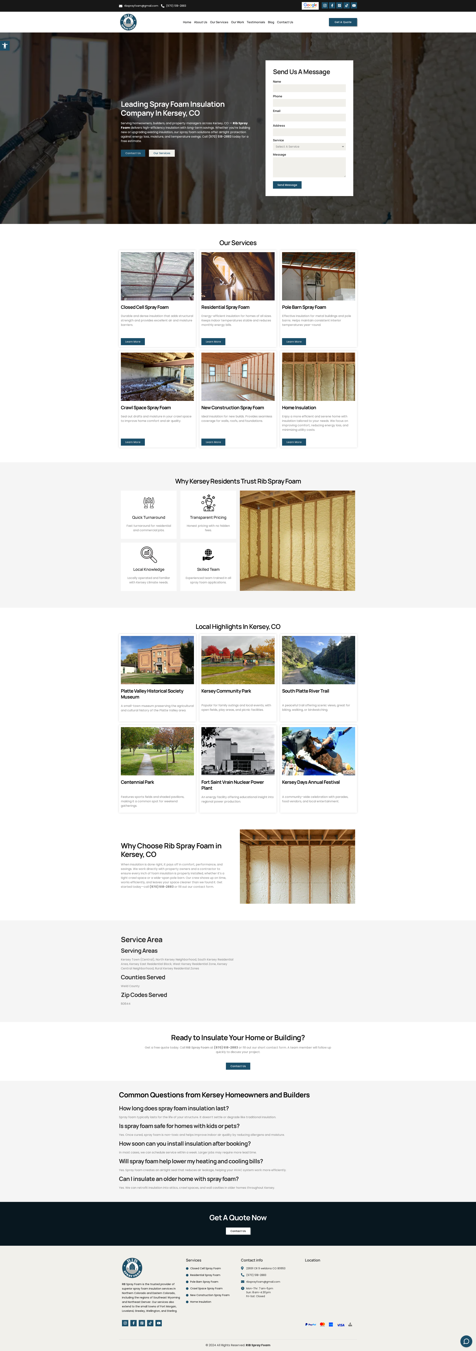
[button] (5, 46)
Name (277, 81)
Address (279, 125)
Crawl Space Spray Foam (146, 407)
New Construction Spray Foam (232, 407)
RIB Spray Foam (197, 1047)
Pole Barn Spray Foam (304, 307)
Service (278, 140)
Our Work (237, 22)
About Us (200, 22)
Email (276, 111)
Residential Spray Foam (225, 307)
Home (187, 22)
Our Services (219, 22)
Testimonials (256, 22)
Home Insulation (299, 407)
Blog (271, 22)
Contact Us (285, 22)
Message (279, 154)
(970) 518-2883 (219, 136)
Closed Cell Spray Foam (144, 307)
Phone (277, 96)
